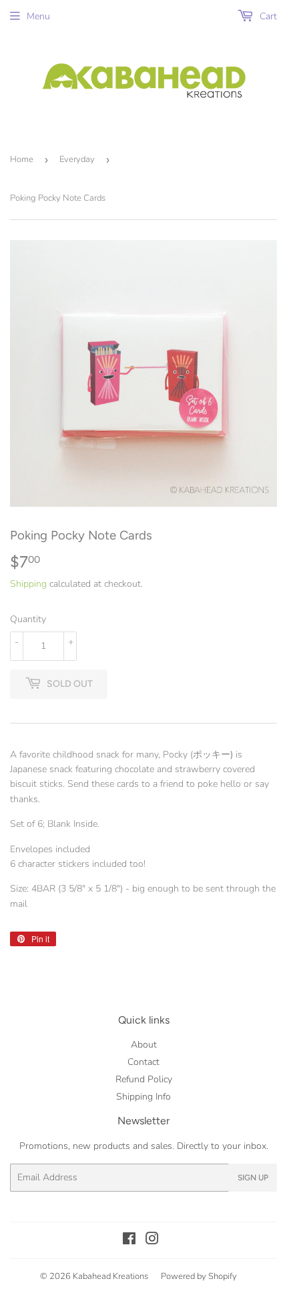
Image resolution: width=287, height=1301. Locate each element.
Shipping (28, 583)
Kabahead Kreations (110, 1276)
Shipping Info (143, 1096)
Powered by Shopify (199, 1276)
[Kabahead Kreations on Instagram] (152, 1240)
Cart (267, 16)
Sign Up (253, 1177)
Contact (143, 1062)
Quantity (28, 619)
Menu (38, 16)
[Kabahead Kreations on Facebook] (129, 1240)
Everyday (77, 159)
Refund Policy (143, 1079)
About (144, 1044)
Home (21, 159)
